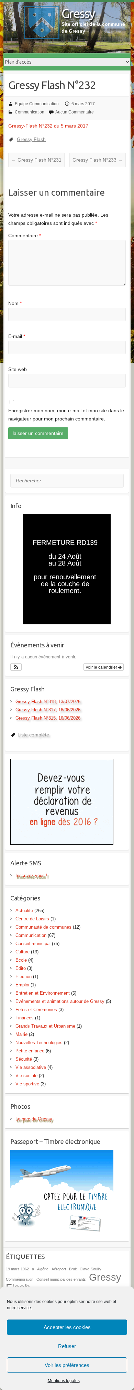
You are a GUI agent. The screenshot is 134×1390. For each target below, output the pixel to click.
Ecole (21, 960)
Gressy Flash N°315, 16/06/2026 (47, 718)
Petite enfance (29, 1050)
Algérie (42, 1269)
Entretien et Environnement (42, 993)
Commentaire (24, 235)
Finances (24, 1017)
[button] (16, 667)
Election (23, 976)
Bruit (73, 1269)
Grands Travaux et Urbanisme (45, 1026)
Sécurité (23, 1059)
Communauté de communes (43, 927)
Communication (29, 112)
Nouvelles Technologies (39, 1042)
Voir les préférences (67, 1365)
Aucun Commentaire (74, 112)
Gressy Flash (31, 139)
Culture (22, 951)
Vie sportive (27, 1083)
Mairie (21, 1034)
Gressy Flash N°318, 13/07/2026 (47, 701)
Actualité (24, 910)
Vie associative (30, 1067)
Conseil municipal (33, 943)
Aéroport (59, 1269)
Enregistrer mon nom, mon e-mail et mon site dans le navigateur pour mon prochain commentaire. (66, 415)
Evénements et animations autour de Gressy (59, 1001)
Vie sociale (26, 1075)
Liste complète (33, 734)
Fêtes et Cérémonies (36, 1009)
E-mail (16, 336)
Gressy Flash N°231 (36, 160)
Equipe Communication (37, 103)
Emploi (22, 984)
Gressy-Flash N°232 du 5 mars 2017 (48, 126)
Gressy (78, 13)
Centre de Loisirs (32, 918)
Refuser (67, 1346)
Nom (15, 303)
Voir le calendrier (102, 667)
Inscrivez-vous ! (31, 875)
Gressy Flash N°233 (97, 160)
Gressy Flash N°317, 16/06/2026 (47, 709)
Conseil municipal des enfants (61, 1279)
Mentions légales (64, 1380)
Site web (17, 369)
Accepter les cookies (67, 1327)
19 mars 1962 (17, 1269)
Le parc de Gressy (33, 1118)
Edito (20, 968)
